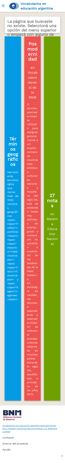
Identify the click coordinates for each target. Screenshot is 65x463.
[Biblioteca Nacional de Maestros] (31, 415)
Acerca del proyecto (15, 443)
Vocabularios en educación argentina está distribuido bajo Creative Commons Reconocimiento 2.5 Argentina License (29, 428)
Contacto (8, 437)
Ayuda (6, 449)
